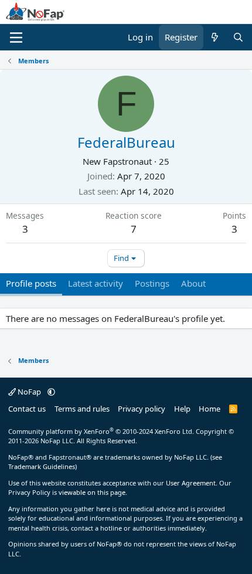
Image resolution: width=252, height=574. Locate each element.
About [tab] (193, 283)
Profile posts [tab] (31, 283)
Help (182, 408)
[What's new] (214, 37)
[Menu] (16, 37)
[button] (51, 391)
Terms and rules (82, 408)
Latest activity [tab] (95, 283)
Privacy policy (141, 408)
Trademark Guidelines (41, 466)
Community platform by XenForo (101, 431)
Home (209, 408)
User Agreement (191, 482)
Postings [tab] (152, 283)
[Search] (238, 37)
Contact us (27, 408)
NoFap (29, 391)
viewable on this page (92, 492)
